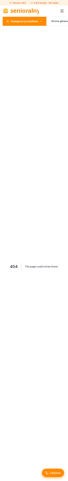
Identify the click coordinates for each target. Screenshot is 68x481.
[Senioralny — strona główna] (21, 11)
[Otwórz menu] (62, 11)
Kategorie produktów (24, 21)
